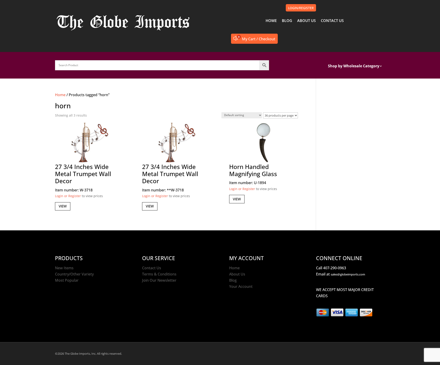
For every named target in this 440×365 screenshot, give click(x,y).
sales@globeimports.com (348, 274)
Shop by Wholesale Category (353, 66)
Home (60, 94)
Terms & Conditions (159, 274)
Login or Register (68, 196)
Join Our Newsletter (159, 280)
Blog (233, 280)
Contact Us (151, 267)
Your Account (241, 286)
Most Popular (67, 280)
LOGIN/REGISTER (301, 8)
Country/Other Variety (74, 274)
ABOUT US (306, 21)
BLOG (287, 21)
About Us (237, 274)
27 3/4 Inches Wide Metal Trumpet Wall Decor (83, 174)
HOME (271, 21)
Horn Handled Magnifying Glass (253, 170)
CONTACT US (332, 21)
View (63, 206)
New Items (64, 267)
